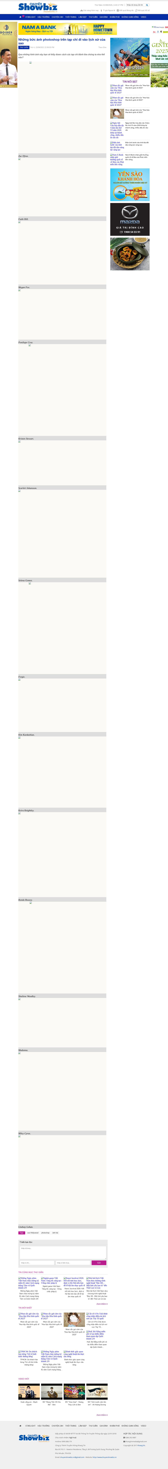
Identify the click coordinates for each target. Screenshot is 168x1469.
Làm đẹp (82, 17)
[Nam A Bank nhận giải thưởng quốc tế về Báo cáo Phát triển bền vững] (117, 164)
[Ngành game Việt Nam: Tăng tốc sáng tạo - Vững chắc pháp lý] (51, 1283)
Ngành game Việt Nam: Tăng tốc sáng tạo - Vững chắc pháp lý (51, 1288)
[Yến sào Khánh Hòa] (130, 200)
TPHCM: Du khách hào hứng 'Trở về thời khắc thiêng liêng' (29, 1362)
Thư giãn (93, 17)
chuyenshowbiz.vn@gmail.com (72, 1457)
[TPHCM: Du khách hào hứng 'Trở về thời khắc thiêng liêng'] (29, 1356)
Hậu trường (44, 17)
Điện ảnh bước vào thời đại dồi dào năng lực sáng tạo (137, 143)
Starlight (30, 17)
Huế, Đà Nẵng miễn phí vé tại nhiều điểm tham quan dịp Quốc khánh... (97, 1344)
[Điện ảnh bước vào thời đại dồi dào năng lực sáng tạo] (117, 150)
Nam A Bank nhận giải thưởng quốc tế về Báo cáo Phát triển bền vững (136, 157)
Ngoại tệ (109, 10)
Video (143, 17)
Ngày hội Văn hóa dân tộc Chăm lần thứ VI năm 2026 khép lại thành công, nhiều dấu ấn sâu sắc (137, 126)
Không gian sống (130, 17)
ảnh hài (55, 1233)
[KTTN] (130, 76)
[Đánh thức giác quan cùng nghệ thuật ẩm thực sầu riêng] (74, 1356)
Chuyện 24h (57, 17)
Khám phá (115, 17)
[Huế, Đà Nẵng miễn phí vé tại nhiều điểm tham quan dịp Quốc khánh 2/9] (97, 1339)
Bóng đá (126, 10)
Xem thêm (101, 1304)
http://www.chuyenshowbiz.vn (105, 1457)
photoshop (45, 1233)
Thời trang (70, 17)
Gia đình (104, 17)
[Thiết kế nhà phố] (130, 235)
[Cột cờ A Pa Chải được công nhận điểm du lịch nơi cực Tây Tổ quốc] (97, 1318)
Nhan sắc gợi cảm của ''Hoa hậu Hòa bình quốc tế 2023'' (29, 1324)
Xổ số (144, 10)
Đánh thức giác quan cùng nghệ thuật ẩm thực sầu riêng (74, 1362)
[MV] (51, 1399)
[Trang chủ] (20, 17)
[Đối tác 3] (130, 270)
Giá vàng (91, 10)
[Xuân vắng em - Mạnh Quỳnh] (29, 1399)
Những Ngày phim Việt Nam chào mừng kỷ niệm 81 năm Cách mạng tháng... (51, 1367)
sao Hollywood (32, 1233)
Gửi (99, 1263)
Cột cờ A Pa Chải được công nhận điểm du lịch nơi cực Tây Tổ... (97, 1324)
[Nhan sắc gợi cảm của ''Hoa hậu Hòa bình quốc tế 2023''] (29, 1318)
